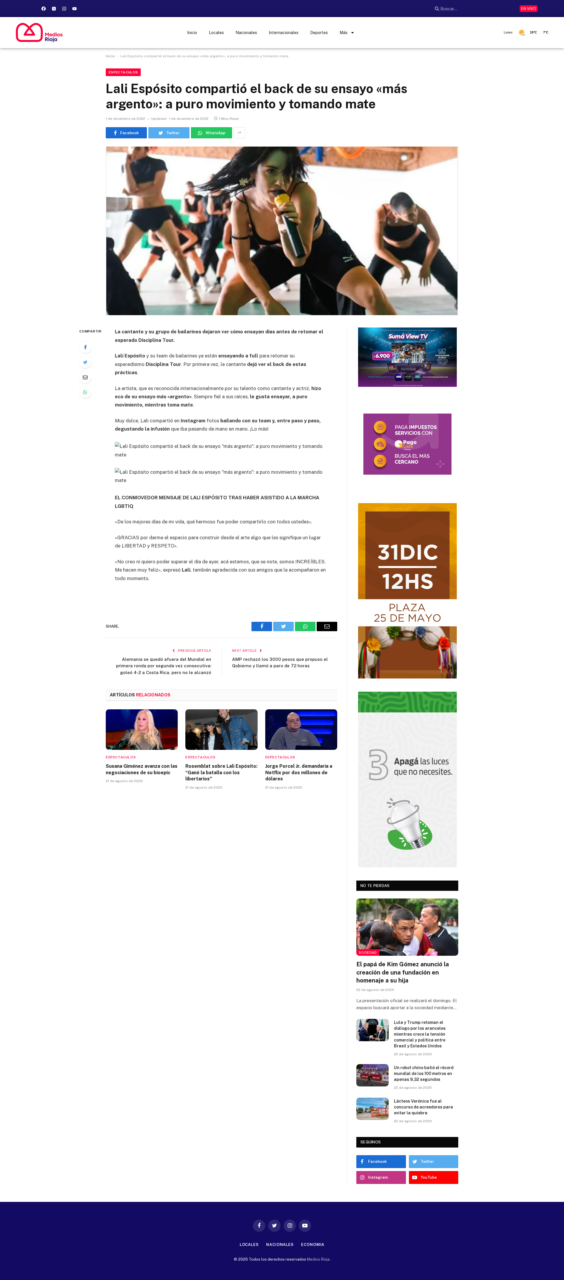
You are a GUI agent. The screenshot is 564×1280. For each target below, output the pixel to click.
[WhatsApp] (85, 392)
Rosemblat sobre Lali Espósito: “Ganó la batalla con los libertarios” (221, 772)
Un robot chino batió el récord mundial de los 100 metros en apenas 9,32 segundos (424, 1073)
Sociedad (368, 952)
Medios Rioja (318, 1259)
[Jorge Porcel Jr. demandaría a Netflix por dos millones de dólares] (301, 729)
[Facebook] (43, 8)
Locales (216, 32)
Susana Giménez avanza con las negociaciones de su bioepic (141, 769)
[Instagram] (64, 8)
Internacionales (283, 32)
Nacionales (246, 32)
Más (344, 32)
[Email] (85, 377)
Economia (312, 1244)
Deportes (319, 32)
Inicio (192, 32)
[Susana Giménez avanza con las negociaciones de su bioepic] (142, 729)
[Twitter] (85, 362)
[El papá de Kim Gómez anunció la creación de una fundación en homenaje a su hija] (407, 927)
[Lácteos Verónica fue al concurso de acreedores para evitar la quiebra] (372, 1109)
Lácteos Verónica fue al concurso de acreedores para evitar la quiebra (423, 1107)
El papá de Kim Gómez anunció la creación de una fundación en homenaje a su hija (402, 972)
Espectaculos (123, 72)
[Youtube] (74, 8)
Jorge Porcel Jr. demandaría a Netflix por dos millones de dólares (298, 772)
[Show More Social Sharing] (239, 132)
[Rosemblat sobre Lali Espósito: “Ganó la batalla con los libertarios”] (221, 729)
